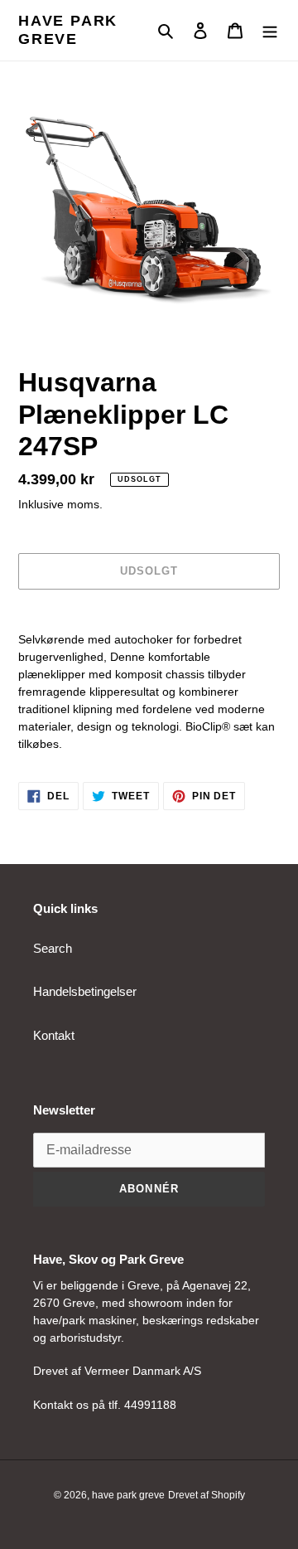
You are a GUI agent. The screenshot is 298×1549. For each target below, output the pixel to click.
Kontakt (53, 1035)
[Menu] (269, 30)
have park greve (68, 29)
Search (52, 948)
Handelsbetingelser (85, 991)
